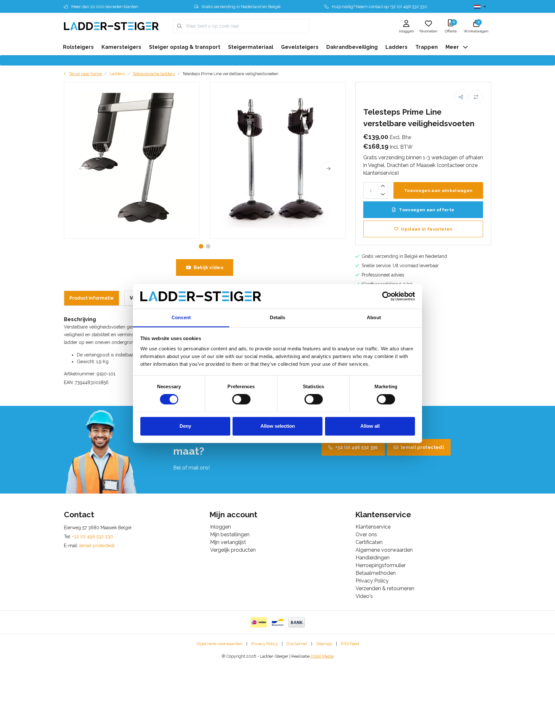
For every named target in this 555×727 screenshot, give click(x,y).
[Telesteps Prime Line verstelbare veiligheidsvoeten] (132, 160)
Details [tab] (278, 317)
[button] (461, 97)
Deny (185, 426)
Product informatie (91, 298)
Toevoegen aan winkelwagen (438, 190)
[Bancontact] (277, 622)
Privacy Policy (264, 643)
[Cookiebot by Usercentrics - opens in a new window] (387, 296)
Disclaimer (296, 643)
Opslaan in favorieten (426, 229)
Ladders (117, 73)
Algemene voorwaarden (219, 643)
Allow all (370, 426)
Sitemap (324, 643)
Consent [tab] (181, 317)
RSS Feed (350, 643)
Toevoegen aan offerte (426, 209)
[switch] (241, 399)
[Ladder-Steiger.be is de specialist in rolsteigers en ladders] (111, 26)
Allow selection (277, 426)
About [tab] (374, 317)
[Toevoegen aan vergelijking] (476, 97)
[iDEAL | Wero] (259, 622)
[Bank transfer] (296, 622)
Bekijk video (208, 267)
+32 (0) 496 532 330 (356, 447)
